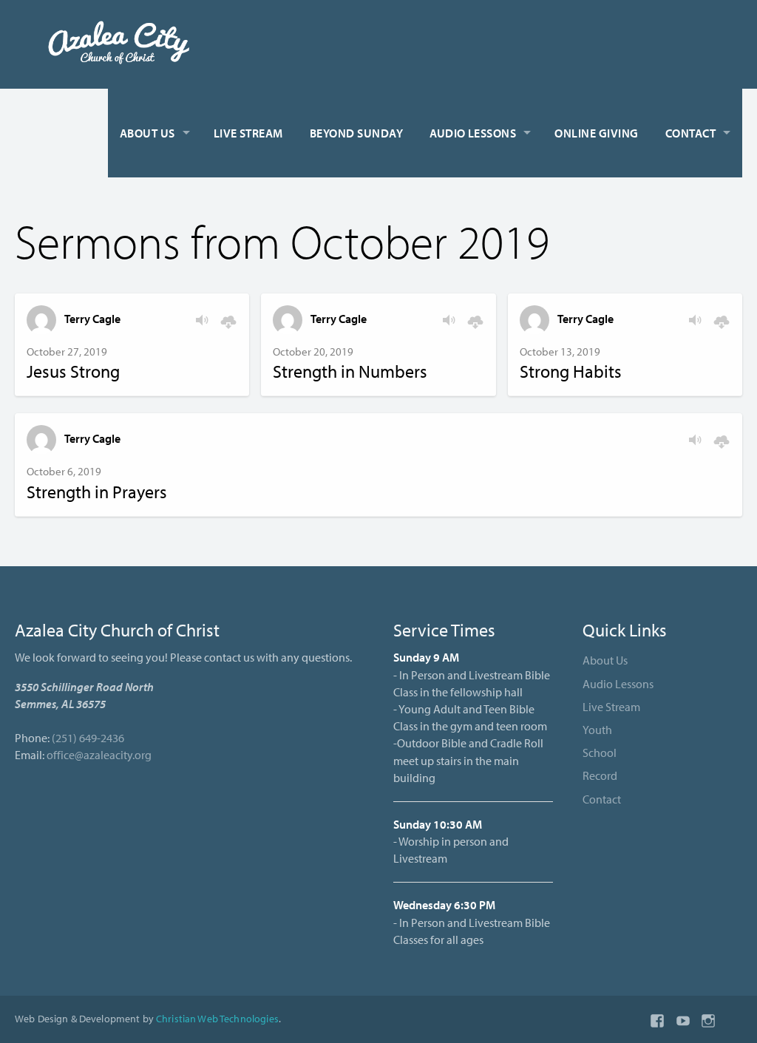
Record (600, 775)
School (600, 752)
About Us (147, 133)
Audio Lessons (473, 133)
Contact (690, 133)
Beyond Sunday (356, 133)
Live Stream (248, 133)
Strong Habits (571, 371)
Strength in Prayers (97, 491)
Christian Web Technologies (217, 1018)
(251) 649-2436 (88, 737)
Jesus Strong (73, 371)
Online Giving (596, 133)
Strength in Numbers (350, 371)
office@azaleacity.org (99, 754)
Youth (597, 729)
